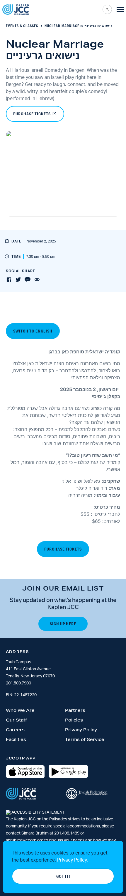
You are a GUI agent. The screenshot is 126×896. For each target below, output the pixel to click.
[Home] (15, 9)
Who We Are (20, 710)
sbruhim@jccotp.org (24, 840)
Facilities (16, 739)
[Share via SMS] (27, 280)
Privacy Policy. (72, 860)
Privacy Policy (81, 729)
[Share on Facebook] (9, 280)
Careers (15, 729)
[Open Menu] (120, 9)
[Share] (37, 280)
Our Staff (16, 720)
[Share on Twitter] (18, 280)
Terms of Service (84, 739)
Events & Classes (22, 26)
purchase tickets (32, 114)
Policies (74, 720)
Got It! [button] (63, 876)
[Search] (107, 9)
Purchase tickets (63, 549)
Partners (75, 710)
